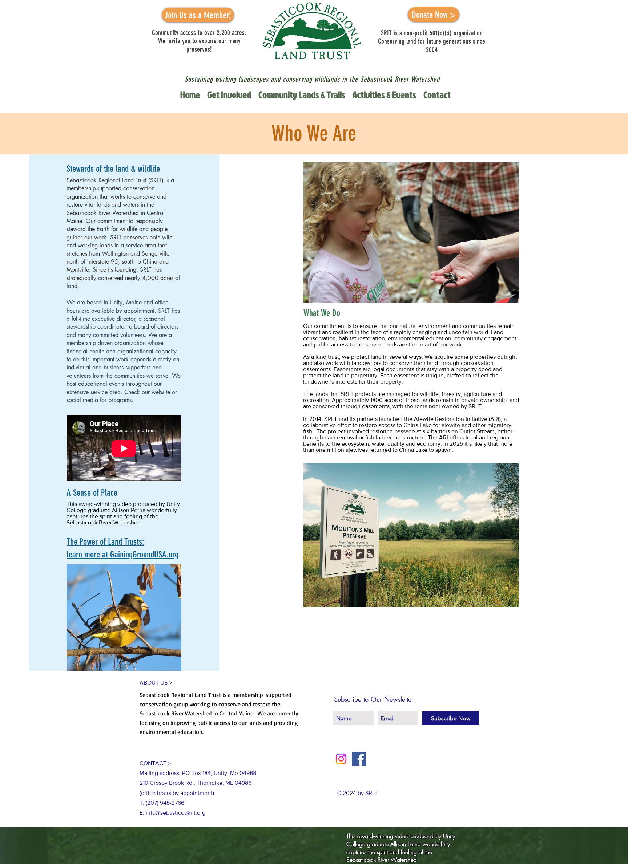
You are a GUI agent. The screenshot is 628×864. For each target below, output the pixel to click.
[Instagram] (341, 759)
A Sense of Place (92, 492)
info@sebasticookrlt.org (175, 813)
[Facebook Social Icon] (359, 759)
